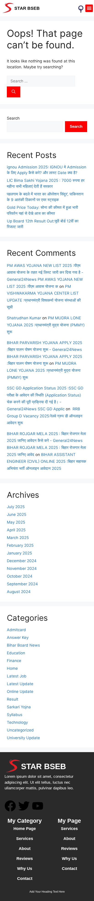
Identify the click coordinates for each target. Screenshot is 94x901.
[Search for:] (41, 81)
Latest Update (20, 684)
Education (16, 653)
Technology (17, 722)
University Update (23, 738)
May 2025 (16, 522)
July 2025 (16, 507)
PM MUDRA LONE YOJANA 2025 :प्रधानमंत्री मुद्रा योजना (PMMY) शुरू (46, 325)
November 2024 (22, 568)
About (25, 848)
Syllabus (14, 714)
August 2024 (19, 591)
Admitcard (16, 630)
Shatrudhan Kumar (24, 318)
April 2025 (16, 530)
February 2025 (20, 545)
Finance (14, 660)
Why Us (24, 868)
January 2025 (19, 553)
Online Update (20, 691)
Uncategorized (20, 730)
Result (12, 699)
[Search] (13, 91)
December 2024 (22, 561)
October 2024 (19, 576)
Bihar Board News (23, 645)
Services (24, 838)
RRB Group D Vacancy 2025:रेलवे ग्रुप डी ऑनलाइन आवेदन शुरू (44, 416)
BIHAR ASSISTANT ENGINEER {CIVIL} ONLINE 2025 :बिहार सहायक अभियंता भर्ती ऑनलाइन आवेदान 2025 (46, 461)
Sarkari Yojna (19, 707)
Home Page (24, 828)
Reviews (24, 858)
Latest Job (16, 676)
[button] (89, 8)
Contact (24, 878)
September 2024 (22, 584)
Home (12, 668)
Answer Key (18, 637)
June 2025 (16, 514)
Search (13, 118)
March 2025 (18, 537)
